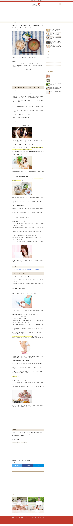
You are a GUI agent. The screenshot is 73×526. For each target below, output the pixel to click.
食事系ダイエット (49, 54)
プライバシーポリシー (24, 517)
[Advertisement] (36, 14)
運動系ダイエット (49, 57)
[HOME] (12, 22)
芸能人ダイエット (14, 442)
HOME (13, 517)
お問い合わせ (42, 517)
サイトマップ (31, 517)
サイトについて (17, 517)
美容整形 (48, 60)
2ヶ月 (21, 442)
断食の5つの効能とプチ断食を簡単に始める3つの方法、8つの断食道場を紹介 (25, 269)
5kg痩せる (18, 442)
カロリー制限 (25, 442)
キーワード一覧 (36, 517)
